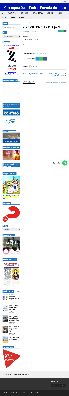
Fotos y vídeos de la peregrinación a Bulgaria (14, 329)
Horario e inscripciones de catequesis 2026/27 (14, 297)
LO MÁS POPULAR (8, 291)
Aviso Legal (7, 374)
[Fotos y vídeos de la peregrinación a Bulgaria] (5, 329)
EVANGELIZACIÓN (12, 13)
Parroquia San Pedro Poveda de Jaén (34, 7)
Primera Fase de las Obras (40, 53)
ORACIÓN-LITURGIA (38, 13)
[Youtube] (56, 1)
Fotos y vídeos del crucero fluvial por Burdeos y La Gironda (14, 318)
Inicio (3, 13)
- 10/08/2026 (11, 323)
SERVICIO (60, 13)
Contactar (21, 17)
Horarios (4, 17)
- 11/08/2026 (17, 341)
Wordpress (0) (56, 82)
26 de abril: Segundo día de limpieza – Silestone (57, 74)
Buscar (65, 1)
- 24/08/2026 (11, 302)
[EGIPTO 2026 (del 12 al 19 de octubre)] (5, 340)
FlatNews (39, 392)
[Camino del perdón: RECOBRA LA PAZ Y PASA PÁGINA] (5, 307)
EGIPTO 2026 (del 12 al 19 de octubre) (14, 338)
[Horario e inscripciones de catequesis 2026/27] (5, 297)
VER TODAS (17, 291)
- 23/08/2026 (11, 312)
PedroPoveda (26, 31)
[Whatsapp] (59, 1)
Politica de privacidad (21, 374)
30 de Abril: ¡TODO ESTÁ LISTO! (33, 74)
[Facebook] (53, 1)
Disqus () (63, 82)
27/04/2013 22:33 (34, 31)
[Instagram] (50, 1)
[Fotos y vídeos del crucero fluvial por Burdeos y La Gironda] (5, 318)
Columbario (12, 17)
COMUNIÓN (50, 13)
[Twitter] (59, 31)
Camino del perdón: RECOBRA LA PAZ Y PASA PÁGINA (14, 307)
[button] (64, 163)
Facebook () (49, 82)
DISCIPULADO (24, 13)
